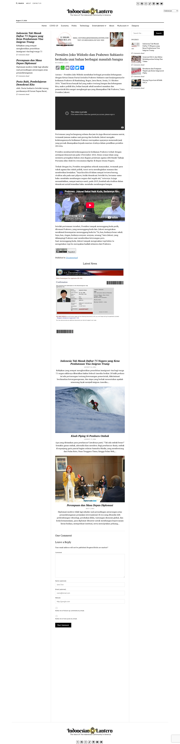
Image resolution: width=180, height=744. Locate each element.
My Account (122, 25)
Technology (84, 25)
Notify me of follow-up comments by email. (69, 611)
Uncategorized (72, 257)
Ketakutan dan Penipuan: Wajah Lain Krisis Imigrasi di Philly (153, 70)
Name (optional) (60, 581)
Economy (65, 25)
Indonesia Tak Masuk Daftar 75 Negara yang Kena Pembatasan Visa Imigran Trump (29, 37)
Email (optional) (60, 589)
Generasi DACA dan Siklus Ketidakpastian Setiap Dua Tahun (153, 59)
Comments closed (23, 55)
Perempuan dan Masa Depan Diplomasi (29, 62)
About (28, 3)
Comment (58, 552)
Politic (74, 25)
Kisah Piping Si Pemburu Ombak (90, 435)
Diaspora (135, 25)
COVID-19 (54, 25)
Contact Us (36, 3)
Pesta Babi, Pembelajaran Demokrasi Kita (31, 83)
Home (44, 25)
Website (57, 598)
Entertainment (98, 25)
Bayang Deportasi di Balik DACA (152, 81)
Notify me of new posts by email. (66, 619)
